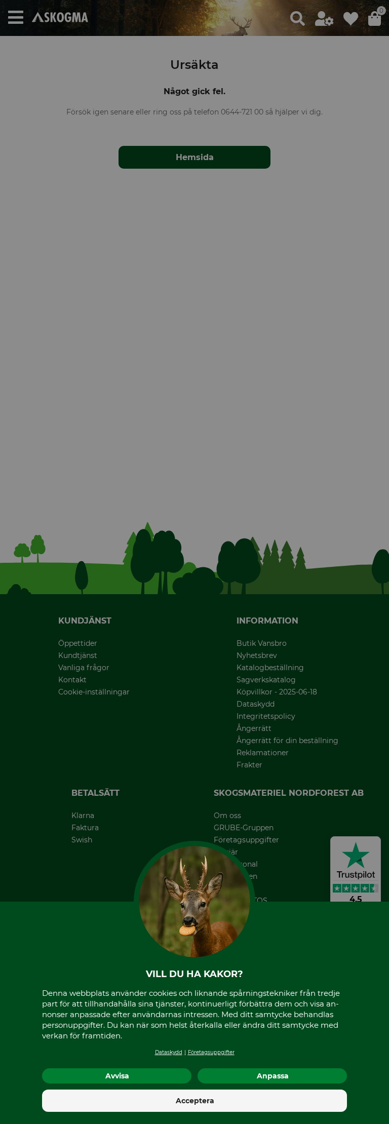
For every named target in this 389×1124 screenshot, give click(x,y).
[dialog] (194, 562)
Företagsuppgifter (211, 1052)
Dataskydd (168, 1052)
